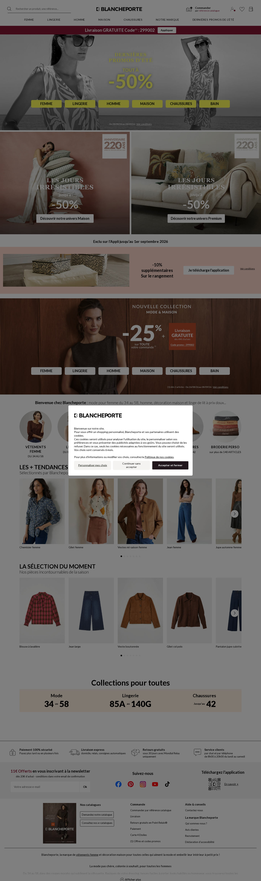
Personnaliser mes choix (92, 465)
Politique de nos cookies (159, 457)
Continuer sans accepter (131, 465)
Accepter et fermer (170, 465)
